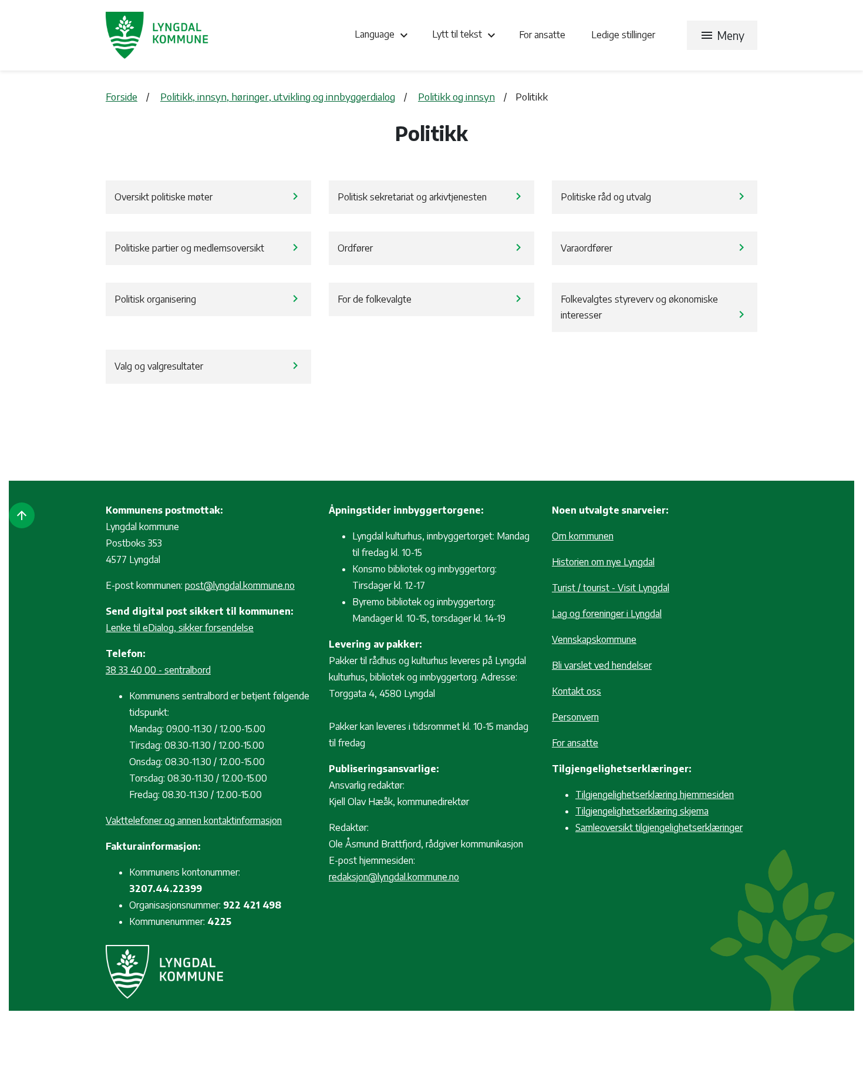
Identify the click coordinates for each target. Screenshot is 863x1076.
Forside (121, 96)
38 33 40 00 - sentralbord (158, 670)
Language (383, 35)
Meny (722, 35)
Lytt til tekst (465, 35)
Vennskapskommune (594, 639)
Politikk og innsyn (456, 96)
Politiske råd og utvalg (655, 196)
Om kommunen (582, 536)
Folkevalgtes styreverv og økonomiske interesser (655, 307)
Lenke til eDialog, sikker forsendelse (180, 627)
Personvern (575, 717)
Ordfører (431, 247)
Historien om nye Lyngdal (603, 562)
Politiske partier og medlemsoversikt (208, 247)
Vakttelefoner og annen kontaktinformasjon (194, 820)
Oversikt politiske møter (208, 196)
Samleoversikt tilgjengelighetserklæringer (659, 827)
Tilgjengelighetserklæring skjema (642, 811)
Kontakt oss (576, 691)
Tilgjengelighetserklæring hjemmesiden (654, 794)
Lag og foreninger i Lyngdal (607, 613)
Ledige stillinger (623, 35)
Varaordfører (655, 247)
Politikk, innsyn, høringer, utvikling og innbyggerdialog (277, 96)
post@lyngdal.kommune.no (240, 585)
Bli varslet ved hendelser (602, 665)
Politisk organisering (208, 298)
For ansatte (543, 35)
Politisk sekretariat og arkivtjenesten (431, 196)
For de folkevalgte (431, 298)
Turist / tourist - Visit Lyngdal (610, 588)
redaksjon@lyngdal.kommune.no (394, 877)
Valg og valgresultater (208, 365)
